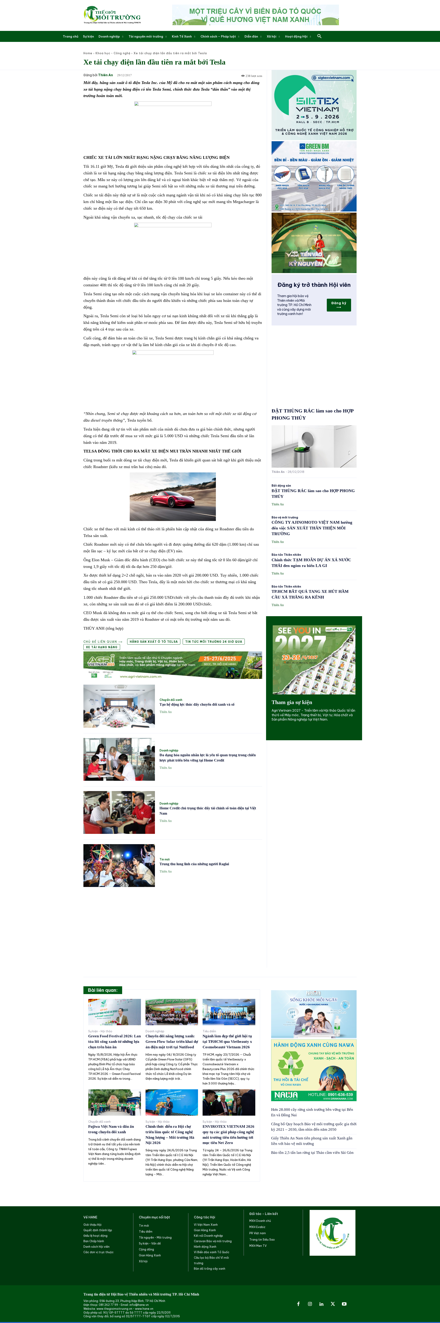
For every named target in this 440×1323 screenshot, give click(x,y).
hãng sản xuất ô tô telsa (154, 641)
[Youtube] (344, 1304)
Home (87, 53)
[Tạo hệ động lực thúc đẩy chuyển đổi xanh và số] (119, 706)
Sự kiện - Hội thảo (100, 1031)
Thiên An (105, 75)
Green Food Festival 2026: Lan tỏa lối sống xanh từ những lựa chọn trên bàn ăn (114, 1041)
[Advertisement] (172, 925)
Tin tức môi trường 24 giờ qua (213, 641)
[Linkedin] (321, 1304)
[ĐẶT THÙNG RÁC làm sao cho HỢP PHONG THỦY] (314, 446)
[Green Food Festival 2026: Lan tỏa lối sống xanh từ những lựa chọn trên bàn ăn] (114, 1012)
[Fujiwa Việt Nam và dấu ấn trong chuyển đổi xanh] (114, 1102)
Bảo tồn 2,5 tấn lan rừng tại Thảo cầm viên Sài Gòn (312, 1152)
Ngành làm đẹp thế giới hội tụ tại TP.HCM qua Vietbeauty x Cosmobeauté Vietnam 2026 (227, 1041)
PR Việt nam (257, 1233)
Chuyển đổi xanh (171, 700)
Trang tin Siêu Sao (262, 1239)
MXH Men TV (258, 1245)
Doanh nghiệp (169, 750)
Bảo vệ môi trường (285, 517)
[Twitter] (332, 1304)
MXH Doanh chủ (260, 1221)
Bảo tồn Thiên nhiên (286, 554)
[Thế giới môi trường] (112, 15)
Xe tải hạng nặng (102, 647)
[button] (319, 36)
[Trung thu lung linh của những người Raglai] (119, 865)
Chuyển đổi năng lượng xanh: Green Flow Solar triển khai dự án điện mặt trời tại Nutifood (172, 1041)
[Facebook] (298, 1304)
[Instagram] (309, 1304)
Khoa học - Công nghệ (113, 53)
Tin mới (165, 859)
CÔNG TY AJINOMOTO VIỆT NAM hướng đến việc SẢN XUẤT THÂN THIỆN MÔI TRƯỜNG (312, 528)
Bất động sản (281, 485)
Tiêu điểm (209, 1031)
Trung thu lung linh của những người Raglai (194, 864)
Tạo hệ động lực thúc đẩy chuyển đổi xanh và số (197, 704)
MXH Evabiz (257, 1227)
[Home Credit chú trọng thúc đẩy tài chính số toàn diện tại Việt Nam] (119, 812)
